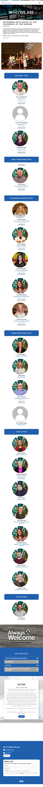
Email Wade (21, 189)
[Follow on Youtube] (22, 781)
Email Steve (21, 103)
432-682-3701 (9, 752)
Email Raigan (21, 273)
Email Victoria (21, 299)
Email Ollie (21, 249)
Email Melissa (21, 152)
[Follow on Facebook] (20, 781)
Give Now (6, 755)
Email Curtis (21, 127)
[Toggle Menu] (39, 2)
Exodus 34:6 (6, 38)
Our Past (21, 716)
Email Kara (21, 164)
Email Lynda (21, 478)
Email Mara (21, 224)
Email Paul (21, 401)
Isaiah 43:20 (32, 690)
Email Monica (21, 324)
